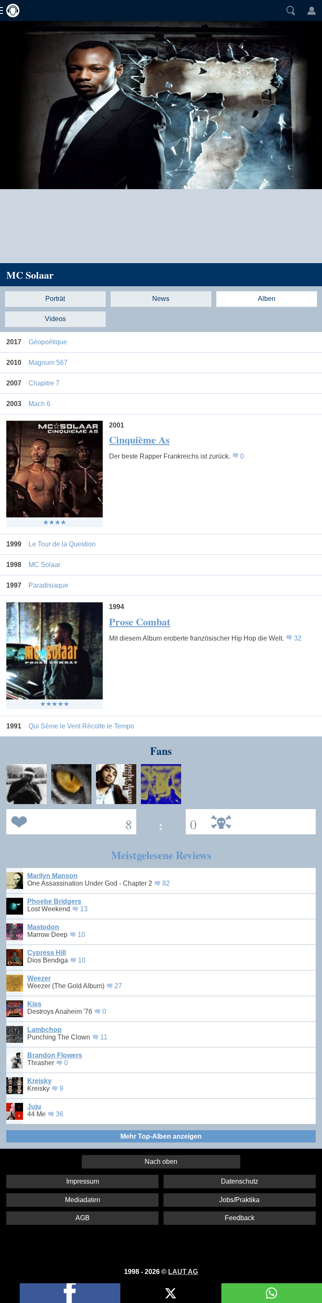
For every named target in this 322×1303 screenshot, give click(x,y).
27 (118, 985)
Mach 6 (39, 403)
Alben (266, 298)
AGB (82, 1217)
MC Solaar (30, 274)
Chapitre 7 (44, 383)
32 (297, 638)
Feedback (239, 1217)
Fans (69, 821)
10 (81, 934)
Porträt (55, 298)
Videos (55, 318)
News (160, 298)
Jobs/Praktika (239, 1199)
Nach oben (161, 1161)
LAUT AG (183, 1271)
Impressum (82, 1181)
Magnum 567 (48, 362)
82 (166, 883)
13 (84, 909)
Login (311, 10)
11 (103, 1037)
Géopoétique (48, 342)
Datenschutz (239, 1181)
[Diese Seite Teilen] (70, 1293)
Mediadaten (82, 1199)
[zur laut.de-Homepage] (10, 10)
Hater (191, 821)
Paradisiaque (48, 585)
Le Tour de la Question (62, 544)
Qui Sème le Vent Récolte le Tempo (81, 726)
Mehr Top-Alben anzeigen (161, 1136)
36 (59, 1114)
